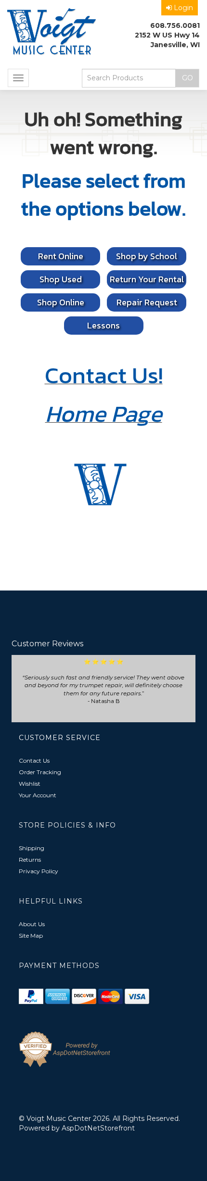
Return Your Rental (147, 279)
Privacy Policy (38, 871)
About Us (32, 924)
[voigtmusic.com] (51, 32)
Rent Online (60, 256)
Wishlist (29, 783)
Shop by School (146, 256)
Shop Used (60, 279)
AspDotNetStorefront (98, 1128)
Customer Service (60, 737)
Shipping (31, 848)
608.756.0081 (175, 25)
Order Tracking (40, 772)
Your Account (37, 795)
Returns (30, 859)
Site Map (31, 935)
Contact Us (34, 760)
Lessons (103, 325)
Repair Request (146, 302)
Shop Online (60, 302)
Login (183, 7)
